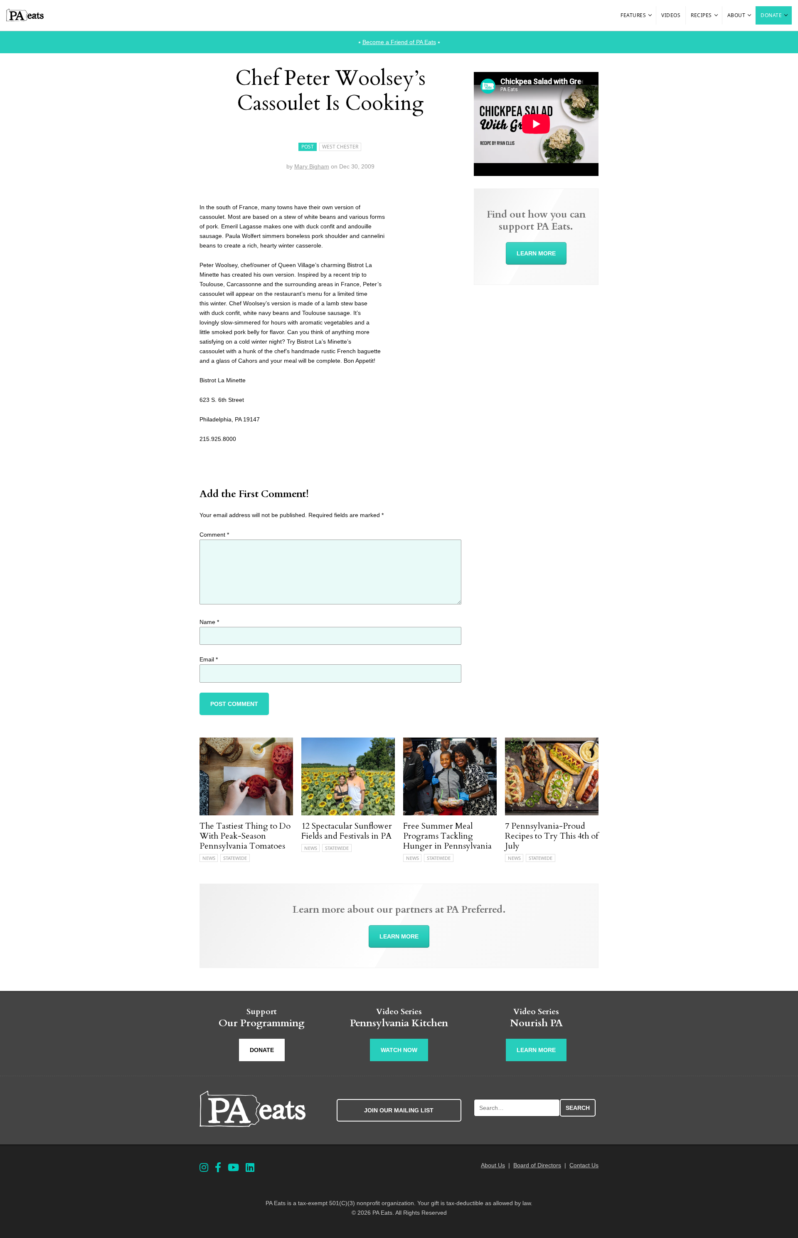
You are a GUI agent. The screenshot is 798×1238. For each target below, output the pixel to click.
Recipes (701, 15)
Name (209, 622)
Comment (214, 534)
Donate (771, 15)
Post (307, 146)
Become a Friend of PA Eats (399, 42)
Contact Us (583, 1165)
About (736, 15)
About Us (493, 1165)
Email (209, 659)
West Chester (340, 146)
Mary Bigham (311, 166)
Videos (670, 15)
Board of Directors (537, 1165)
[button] (650, 15)
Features (633, 15)
